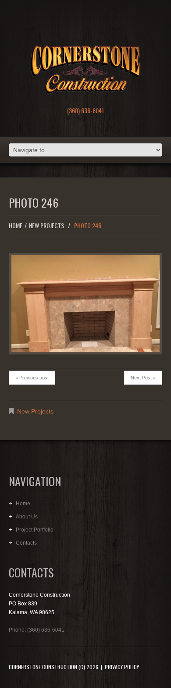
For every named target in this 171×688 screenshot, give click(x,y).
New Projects (46, 225)
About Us (27, 517)
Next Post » (143, 377)
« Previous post (32, 377)
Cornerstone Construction (43, 667)
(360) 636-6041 (85, 110)
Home (15, 225)
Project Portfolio (34, 530)
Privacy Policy (122, 667)
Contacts (26, 543)
